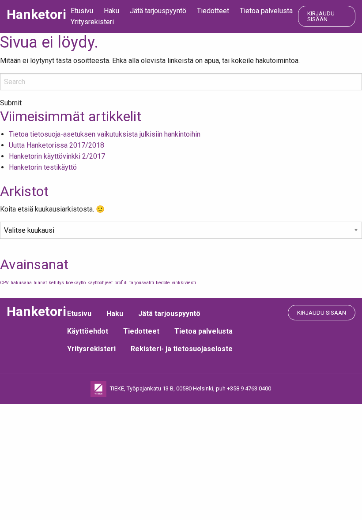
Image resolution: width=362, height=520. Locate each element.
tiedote (163, 283)
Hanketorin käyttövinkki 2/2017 (57, 156)
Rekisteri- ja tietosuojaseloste (182, 349)
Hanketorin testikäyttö (43, 167)
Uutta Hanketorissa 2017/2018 (56, 145)
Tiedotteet (213, 11)
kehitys (56, 283)
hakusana (21, 283)
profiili (121, 283)
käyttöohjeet (100, 283)
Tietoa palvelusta (266, 11)
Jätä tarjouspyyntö (158, 11)
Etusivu (82, 11)
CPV (4, 283)
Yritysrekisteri (92, 22)
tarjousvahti (141, 283)
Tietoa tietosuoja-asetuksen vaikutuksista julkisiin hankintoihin (104, 134)
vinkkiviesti (184, 283)
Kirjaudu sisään (321, 16)
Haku (111, 11)
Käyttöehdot (87, 331)
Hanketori (36, 14)
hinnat (40, 283)
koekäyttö (76, 283)
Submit (11, 103)
